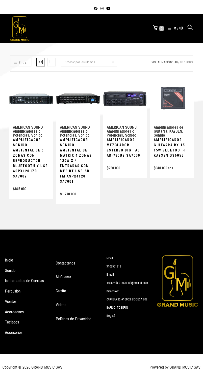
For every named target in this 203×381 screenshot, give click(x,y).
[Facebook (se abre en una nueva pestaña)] (96, 8)
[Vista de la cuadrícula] (40, 62)
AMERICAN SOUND (28, 127)
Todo (189, 62)
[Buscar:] (188, 28)
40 (176, 62)
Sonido (36, 135)
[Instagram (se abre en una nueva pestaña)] (102, 8)
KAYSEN (175, 131)
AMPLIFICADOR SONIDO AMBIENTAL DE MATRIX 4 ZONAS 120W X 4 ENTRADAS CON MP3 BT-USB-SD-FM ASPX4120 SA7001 (76, 160)
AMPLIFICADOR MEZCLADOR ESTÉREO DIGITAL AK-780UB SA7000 (123, 147)
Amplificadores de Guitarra (168, 129)
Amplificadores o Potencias (26, 133)
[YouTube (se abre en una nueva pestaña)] (107, 8)
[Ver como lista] (51, 62)
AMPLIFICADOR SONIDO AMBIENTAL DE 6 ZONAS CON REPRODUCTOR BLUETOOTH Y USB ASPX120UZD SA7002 (30, 158)
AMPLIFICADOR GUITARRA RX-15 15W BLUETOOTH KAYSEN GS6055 (169, 147)
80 (181, 62)
